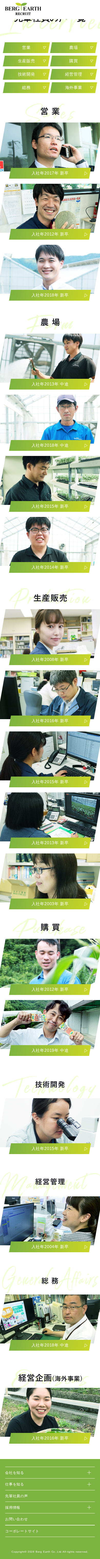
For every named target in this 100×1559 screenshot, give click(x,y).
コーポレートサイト (22, 1531)
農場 (73, 47)
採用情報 (12, 1507)
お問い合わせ (16, 1519)
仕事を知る (14, 1484)
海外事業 (73, 87)
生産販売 (26, 61)
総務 (26, 87)
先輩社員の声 (16, 1496)
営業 (26, 47)
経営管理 (73, 74)
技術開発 (26, 74)
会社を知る (14, 1472)
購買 (73, 61)
